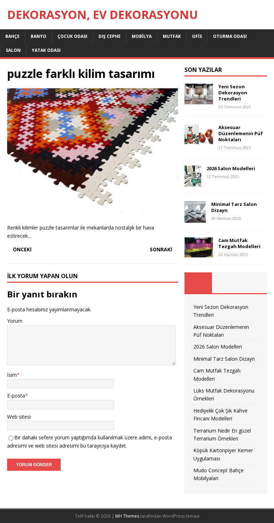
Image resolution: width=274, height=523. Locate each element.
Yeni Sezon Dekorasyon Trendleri (232, 92)
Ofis (197, 36)
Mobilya (142, 36)
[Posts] (198, 282)
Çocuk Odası (72, 36)
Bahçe (12, 36)
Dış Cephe (109, 36)
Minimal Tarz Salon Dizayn (234, 207)
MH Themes (127, 516)
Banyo (38, 36)
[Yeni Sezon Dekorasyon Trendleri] (198, 100)
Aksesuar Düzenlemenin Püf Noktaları (240, 133)
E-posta (16, 395)
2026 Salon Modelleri (231, 168)
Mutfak (172, 36)
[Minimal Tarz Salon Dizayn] (195, 218)
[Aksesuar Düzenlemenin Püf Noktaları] (198, 140)
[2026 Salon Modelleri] (192, 182)
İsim (12, 374)
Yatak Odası (46, 50)
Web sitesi (19, 416)
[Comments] (253, 282)
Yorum (14, 320)
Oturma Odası (230, 36)
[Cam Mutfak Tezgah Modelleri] (198, 253)
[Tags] (225, 282)
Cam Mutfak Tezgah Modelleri (239, 243)
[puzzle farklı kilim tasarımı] (92, 212)
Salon (13, 50)
